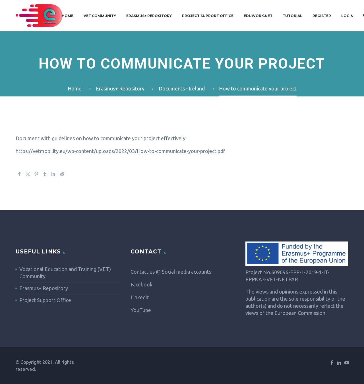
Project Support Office (207, 16)
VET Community (100, 16)
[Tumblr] (45, 174)
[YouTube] (346, 362)
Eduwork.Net (258, 16)
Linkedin (140, 297)
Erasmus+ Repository (149, 16)
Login (347, 16)
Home (67, 16)
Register (322, 16)
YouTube (141, 310)
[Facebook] (19, 174)
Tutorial (292, 16)
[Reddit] (62, 174)
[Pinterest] (36, 174)
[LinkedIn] (53, 174)
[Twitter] (28, 174)
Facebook (141, 284)
